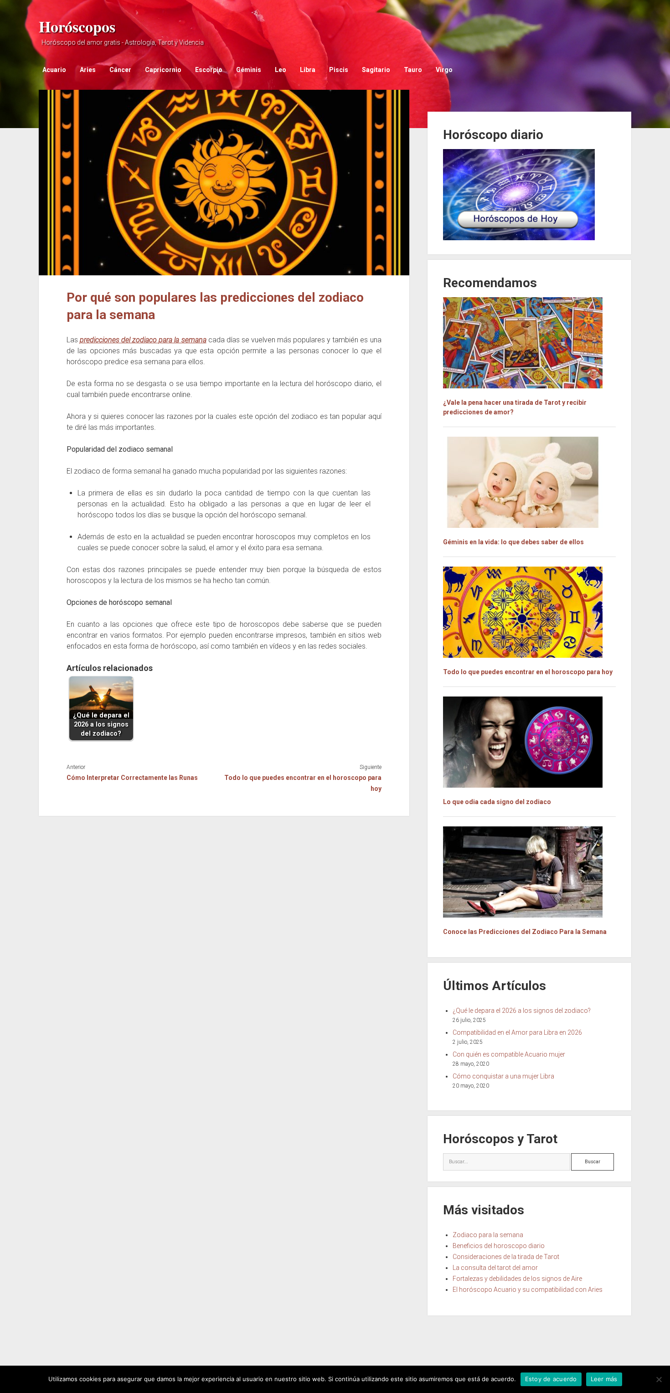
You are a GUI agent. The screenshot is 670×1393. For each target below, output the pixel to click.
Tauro (413, 69)
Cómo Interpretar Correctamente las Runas (132, 777)
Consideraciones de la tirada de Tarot (506, 1256)
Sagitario (376, 69)
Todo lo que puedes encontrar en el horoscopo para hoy (302, 783)
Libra (307, 69)
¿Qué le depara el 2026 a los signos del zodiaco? (522, 1010)
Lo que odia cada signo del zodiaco (497, 801)
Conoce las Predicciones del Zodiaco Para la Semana (525, 931)
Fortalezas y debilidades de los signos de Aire (517, 1278)
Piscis (338, 69)
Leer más (604, 1379)
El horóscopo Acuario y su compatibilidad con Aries (528, 1289)
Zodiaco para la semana (488, 1234)
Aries (88, 69)
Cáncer (120, 69)
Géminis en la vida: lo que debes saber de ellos (513, 542)
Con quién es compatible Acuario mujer (509, 1054)
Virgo (444, 69)
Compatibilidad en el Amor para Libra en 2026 (517, 1032)
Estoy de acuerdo (551, 1379)
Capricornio (163, 69)
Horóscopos (77, 26)
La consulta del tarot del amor (495, 1267)
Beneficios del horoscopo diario (499, 1245)
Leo (280, 69)
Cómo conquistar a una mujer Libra (503, 1076)
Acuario (54, 69)
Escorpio (208, 69)
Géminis (248, 69)
